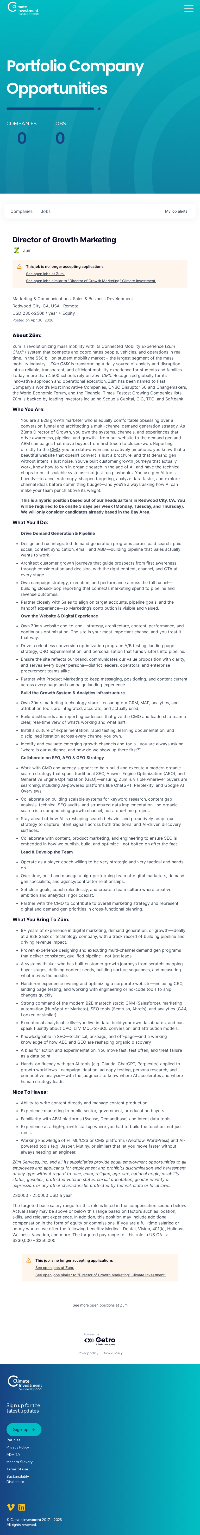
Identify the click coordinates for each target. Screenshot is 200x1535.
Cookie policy (113, 1353)
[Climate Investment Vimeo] (11, 1507)
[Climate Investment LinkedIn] (21, 1507)
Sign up (21, 1430)
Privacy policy (88, 1353)
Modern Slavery (20, 1461)
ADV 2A (13, 1454)
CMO (55, 449)
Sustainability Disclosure (18, 1479)
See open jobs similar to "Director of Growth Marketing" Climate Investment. (91, 280)
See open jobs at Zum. (45, 273)
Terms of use (17, 1469)
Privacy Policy (18, 1447)
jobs (46, 211)
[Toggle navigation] (188, 8)
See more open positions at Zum (100, 1305)
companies (21, 211)
